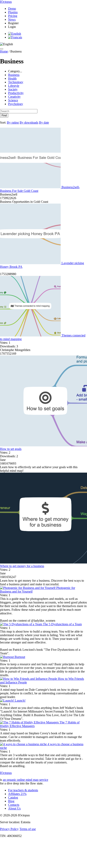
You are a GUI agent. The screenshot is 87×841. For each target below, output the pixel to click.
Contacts (13, 804)
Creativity (14, 96)
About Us (14, 808)
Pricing (12, 16)
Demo (12, 8)
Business (13, 75)
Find (4, 115)
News (12, 19)
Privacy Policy (9, 829)
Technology (15, 82)
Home (4, 51)
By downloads (29, 122)
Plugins (13, 12)
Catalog (13, 797)
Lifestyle (13, 85)
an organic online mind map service (25, 779)
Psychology (15, 104)
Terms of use (27, 829)
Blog (11, 801)
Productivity (16, 93)
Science (13, 100)
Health (12, 78)
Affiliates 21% (17, 794)
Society (13, 89)
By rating (13, 122)
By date (44, 122)
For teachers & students (23, 790)
